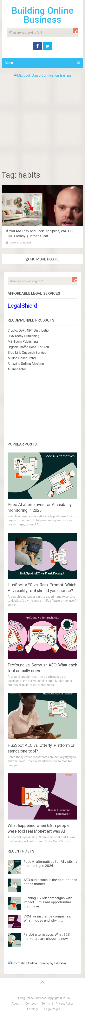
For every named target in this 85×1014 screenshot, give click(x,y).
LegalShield (22, 305)
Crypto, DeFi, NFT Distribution (29, 330)
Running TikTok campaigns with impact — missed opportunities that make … (48, 902)
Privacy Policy (64, 1003)
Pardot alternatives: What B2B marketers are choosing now (47, 936)
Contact (30, 1003)
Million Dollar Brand (22, 358)
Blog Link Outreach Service (27, 353)
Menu (9, 63)
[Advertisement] (42, 122)
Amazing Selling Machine (26, 364)
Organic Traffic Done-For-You (28, 347)
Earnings (33, 1009)
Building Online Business (42, 15)
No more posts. (44, 259)
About (16, 1003)
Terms (45, 1003)
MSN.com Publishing (23, 341)
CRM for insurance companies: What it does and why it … (47, 918)
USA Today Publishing (23, 336)
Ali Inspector (17, 369)
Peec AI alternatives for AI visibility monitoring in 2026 (50, 863)
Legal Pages (52, 1009)
